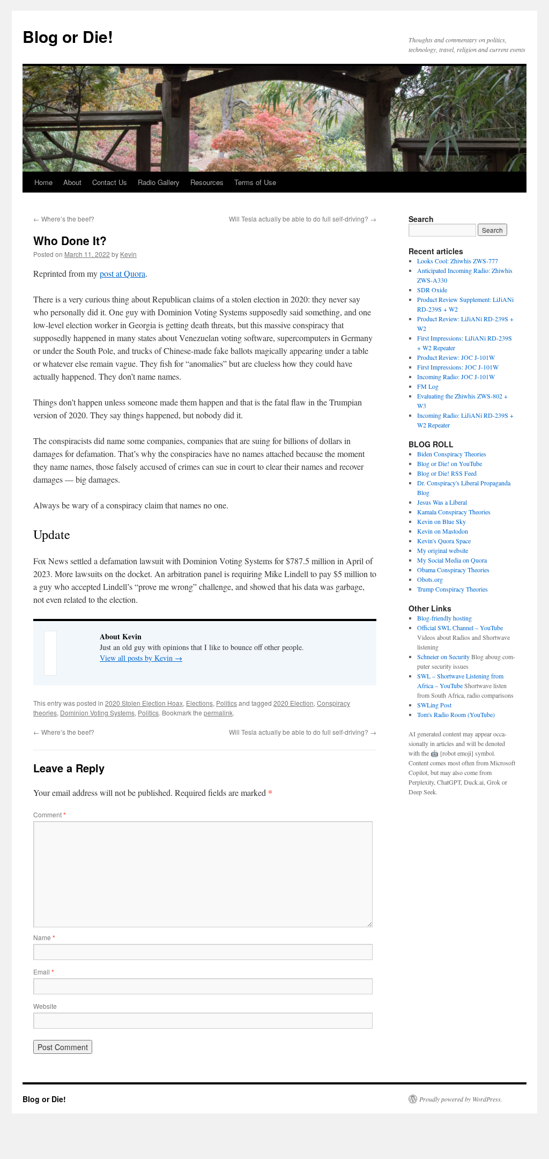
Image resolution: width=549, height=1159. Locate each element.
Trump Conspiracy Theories (452, 589)
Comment (49, 814)
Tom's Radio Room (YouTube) (456, 714)
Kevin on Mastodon (442, 531)
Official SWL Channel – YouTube (460, 627)
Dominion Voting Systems (97, 712)
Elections (199, 702)
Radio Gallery (159, 182)
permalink (218, 712)
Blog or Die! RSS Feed (447, 473)
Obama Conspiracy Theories (453, 569)
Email (43, 971)
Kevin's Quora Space (444, 540)
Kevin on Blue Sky (441, 521)
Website (45, 1005)
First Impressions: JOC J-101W (458, 367)
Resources (207, 182)
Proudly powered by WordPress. (460, 1099)
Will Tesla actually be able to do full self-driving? (302, 218)
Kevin (128, 254)
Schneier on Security (443, 656)
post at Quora (122, 273)
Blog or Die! (68, 36)
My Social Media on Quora (452, 560)
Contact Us (109, 182)
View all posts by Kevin (141, 658)
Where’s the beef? (63, 218)
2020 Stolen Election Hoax (144, 702)
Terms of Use (255, 182)
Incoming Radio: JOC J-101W (456, 376)
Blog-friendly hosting (444, 618)
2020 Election (293, 702)
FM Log (428, 386)
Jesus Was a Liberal (442, 502)
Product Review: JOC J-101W (456, 357)
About (72, 182)
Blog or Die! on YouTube (449, 463)
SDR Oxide (432, 289)
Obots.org (430, 579)
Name (44, 937)
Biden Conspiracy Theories (451, 453)
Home (43, 182)
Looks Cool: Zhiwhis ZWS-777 (457, 260)
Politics (226, 702)
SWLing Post (434, 704)
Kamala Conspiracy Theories (454, 511)
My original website (442, 550)
